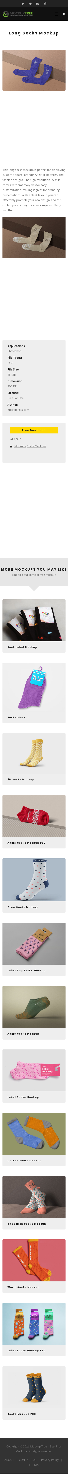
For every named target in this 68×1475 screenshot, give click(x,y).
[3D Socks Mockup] (34, 753)
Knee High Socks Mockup (26, 1224)
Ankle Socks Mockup (23, 1033)
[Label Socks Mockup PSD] (34, 1324)
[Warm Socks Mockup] (34, 1260)
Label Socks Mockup (23, 1097)
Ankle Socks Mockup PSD (26, 843)
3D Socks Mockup (20, 779)
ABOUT (9, 1460)
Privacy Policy (50, 1460)
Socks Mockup (18, 717)
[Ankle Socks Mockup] (34, 1007)
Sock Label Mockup (22, 647)
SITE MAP (34, 1465)
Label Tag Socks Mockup (26, 970)
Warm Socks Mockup (23, 1287)
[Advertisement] (34, 131)
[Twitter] (23, 3)
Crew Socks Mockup (22, 907)
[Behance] (37, 3)
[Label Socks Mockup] (34, 1070)
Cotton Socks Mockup (24, 1160)
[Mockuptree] (18, 14)
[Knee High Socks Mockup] (34, 1197)
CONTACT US (27, 1460)
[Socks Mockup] (34, 687)
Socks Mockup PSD (21, 1414)
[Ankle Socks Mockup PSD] (34, 816)
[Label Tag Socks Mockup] (34, 944)
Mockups (20, 446)
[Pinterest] (30, 3)
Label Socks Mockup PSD (26, 1350)
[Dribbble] (45, 3)
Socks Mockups (36, 446)
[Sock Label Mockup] (34, 620)
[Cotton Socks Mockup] (34, 1134)
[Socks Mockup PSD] (34, 1387)
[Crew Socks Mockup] (34, 879)
